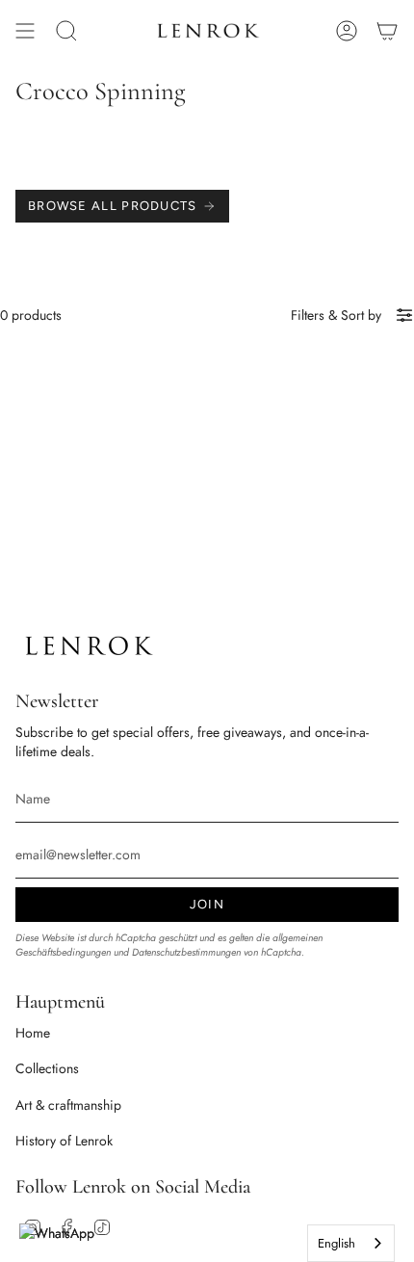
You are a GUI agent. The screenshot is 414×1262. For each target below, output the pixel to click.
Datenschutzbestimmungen (186, 952)
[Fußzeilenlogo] (87, 646)
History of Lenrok (64, 1140)
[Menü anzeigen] (25, 31)
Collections (47, 1068)
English (336, 1243)
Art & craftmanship (68, 1105)
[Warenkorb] (387, 31)
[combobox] (351, 1243)
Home (32, 1032)
